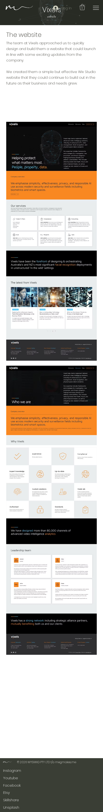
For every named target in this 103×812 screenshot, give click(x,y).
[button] (82, 7)
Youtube (10, 777)
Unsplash (11, 807)
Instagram (12, 770)
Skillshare (11, 799)
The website (23, 35)
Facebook (12, 785)
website (51, 16)
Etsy (6, 792)
